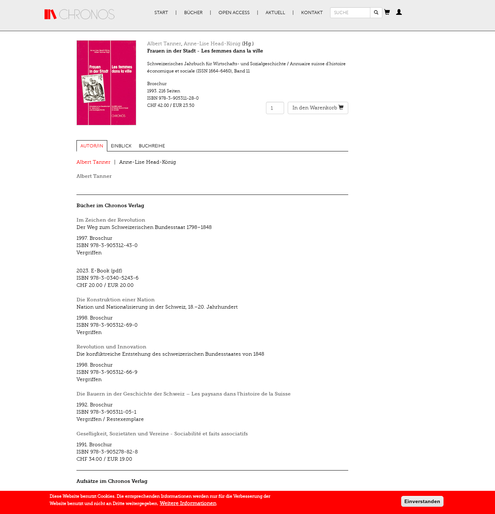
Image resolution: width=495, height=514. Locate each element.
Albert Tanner (164, 43)
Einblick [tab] (121, 146)
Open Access (234, 12)
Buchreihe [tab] (152, 146)
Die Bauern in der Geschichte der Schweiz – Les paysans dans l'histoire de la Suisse (183, 394)
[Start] (79, 14)
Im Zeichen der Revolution (110, 220)
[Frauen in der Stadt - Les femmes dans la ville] (106, 82)
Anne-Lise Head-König (212, 43)
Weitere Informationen (188, 503)
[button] (387, 12)
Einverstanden (422, 501)
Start (161, 12)
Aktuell (275, 12)
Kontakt (312, 12)
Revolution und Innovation (111, 347)
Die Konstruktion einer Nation (115, 300)
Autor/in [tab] (91, 146)
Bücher (193, 12)
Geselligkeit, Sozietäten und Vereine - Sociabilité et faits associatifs (162, 434)
